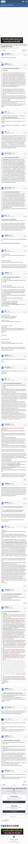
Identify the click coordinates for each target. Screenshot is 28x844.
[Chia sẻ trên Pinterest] (18, 826)
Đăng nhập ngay (14, 811)
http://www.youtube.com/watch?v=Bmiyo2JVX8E (10, 243)
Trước (4, 50)
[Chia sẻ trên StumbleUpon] (14, 826)
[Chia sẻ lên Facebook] (3, 826)
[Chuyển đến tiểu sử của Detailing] (2, 64)
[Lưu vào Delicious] (10, 826)
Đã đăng (9, 54)
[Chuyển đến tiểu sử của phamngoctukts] (2, 153)
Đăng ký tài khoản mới (14, 801)
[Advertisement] (14, 22)
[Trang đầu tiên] (1, 50)
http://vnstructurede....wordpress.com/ (9, 303)
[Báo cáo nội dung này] (24, 54)
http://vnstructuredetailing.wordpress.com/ (9, 117)
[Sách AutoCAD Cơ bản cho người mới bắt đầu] (1, 61)
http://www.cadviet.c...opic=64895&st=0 (8, 219)
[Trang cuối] (26, 50)
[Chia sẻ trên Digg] (8, 826)
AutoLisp (17, 47)
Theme (11, 839)
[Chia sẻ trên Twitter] (1, 826)
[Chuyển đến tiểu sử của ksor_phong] (2, 54)
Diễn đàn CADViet (7, 5)
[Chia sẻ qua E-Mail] (16, 826)
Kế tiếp (24, 50)
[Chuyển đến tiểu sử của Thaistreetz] (2, 424)
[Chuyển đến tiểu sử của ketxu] (2, 719)
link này (24, 239)
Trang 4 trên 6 (14, 50)
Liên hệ (16, 839)
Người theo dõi (12, 816)
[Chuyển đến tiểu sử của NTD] (2, 112)
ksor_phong (4, 47)
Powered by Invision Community (14, 842)
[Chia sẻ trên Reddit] (12, 826)
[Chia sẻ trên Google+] (6, 826)
